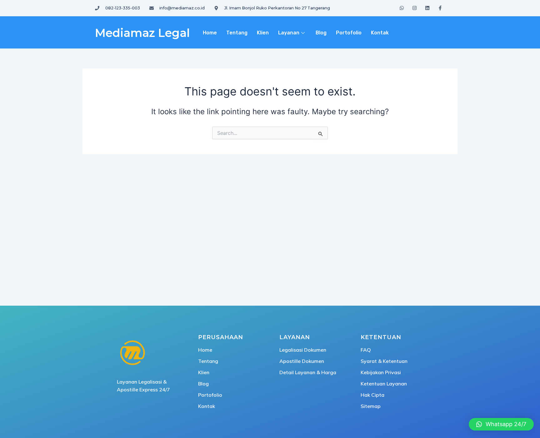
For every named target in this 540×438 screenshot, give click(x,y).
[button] (501, 424)
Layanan (288, 33)
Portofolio (349, 33)
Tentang (237, 33)
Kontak (380, 33)
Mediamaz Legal (142, 33)
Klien (263, 33)
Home (210, 33)
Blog (321, 33)
